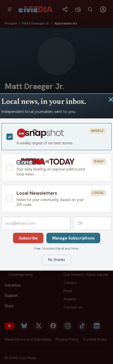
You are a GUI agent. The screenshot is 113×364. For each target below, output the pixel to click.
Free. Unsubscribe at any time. (56, 248)
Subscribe (28, 238)
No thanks (56, 259)
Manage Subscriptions (73, 238)
